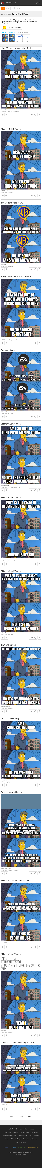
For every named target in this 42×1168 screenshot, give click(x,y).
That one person (8, 645)
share (31, 114)
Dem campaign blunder (11, 792)
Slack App (18, 1139)
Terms (6, 1139)
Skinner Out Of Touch (11, 129)
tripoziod (4, 1030)
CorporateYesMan (6, 706)
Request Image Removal (30, 1139)
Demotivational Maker (9, 1135)
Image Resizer (22, 1135)
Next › (30, 1117)
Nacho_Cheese (5, 1104)
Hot (3, 8)
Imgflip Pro (11, 1129)
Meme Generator (29, 1129)
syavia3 (4, 109)
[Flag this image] (39, 114)
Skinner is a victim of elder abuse (16, 880)
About (30, 1135)
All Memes (5, 14)
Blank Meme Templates (11, 1132)
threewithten (5, 411)
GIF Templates (24, 1132)
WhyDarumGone (5, 190)
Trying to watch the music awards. (16, 276)
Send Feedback (21, 1142)
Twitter (14, 1147)
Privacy (36, 1135)
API (11, 1139)
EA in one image (8, 350)
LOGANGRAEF (5, 485)
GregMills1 (4, 942)
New (7, 8)
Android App (21, 1147)
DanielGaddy (5, 632)
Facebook (7, 1147)
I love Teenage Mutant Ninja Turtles (17, 48)
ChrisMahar (4, 780)
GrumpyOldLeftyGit (6, 868)
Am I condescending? (10, 718)
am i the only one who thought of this (17, 1042)
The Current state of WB (12, 203)
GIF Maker (19, 1129)
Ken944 (4, 264)
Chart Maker (34, 1132)
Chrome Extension (32, 1147)
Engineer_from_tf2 (6, 559)
